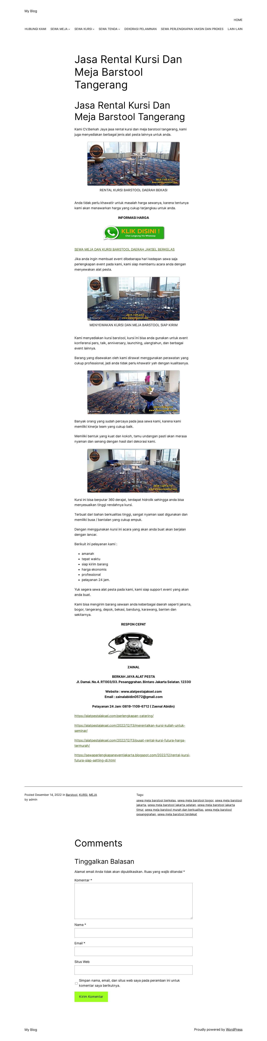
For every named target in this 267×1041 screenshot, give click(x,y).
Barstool (71, 795)
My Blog (31, 11)
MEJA (93, 795)
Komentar (83, 880)
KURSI (83, 795)
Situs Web (82, 962)
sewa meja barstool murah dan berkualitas (174, 809)
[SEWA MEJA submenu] (69, 29)
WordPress (234, 1029)
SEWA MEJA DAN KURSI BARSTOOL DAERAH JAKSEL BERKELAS (124, 249)
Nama (80, 925)
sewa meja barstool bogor (195, 800)
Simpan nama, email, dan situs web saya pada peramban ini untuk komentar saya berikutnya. (129, 983)
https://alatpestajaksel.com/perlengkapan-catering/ (113, 716)
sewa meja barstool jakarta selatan (172, 805)
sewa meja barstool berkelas (156, 800)
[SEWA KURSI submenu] (93, 29)
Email (79, 943)
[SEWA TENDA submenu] (119, 29)
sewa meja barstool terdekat (177, 814)
